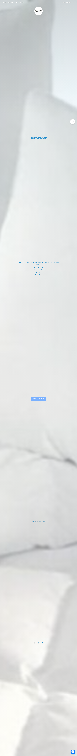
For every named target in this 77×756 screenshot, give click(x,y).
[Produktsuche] (72, 121)
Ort (17, 2)
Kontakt (22, 2)
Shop (4, 2)
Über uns (10, 2)
